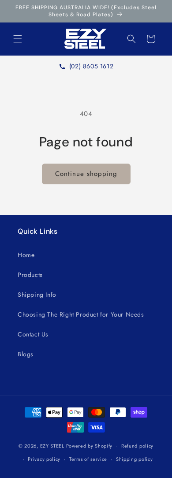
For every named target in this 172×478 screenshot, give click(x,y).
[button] (17, 39)
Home (26, 254)
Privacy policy (44, 459)
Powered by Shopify (89, 445)
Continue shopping (86, 174)
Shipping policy (134, 459)
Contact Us (33, 334)
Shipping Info (37, 294)
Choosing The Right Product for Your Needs (81, 314)
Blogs (26, 354)
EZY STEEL (52, 445)
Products (30, 274)
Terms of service (88, 459)
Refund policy (137, 445)
